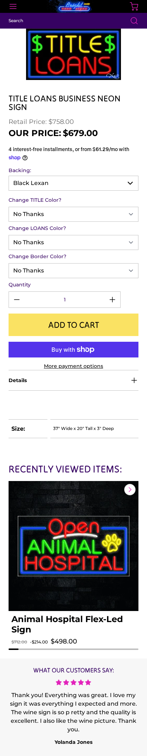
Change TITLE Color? (35, 200)
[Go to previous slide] (113, 489)
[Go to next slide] (129, 489)
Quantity (20, 284)
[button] (24, 648)
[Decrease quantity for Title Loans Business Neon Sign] (17, 299)
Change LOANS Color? (37, 228)
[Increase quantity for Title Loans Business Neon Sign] (112, 299)
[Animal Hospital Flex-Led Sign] (73, 546)
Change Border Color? (37, 256)
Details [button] (18, 380)
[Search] (130, 21)
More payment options (73, 366)
